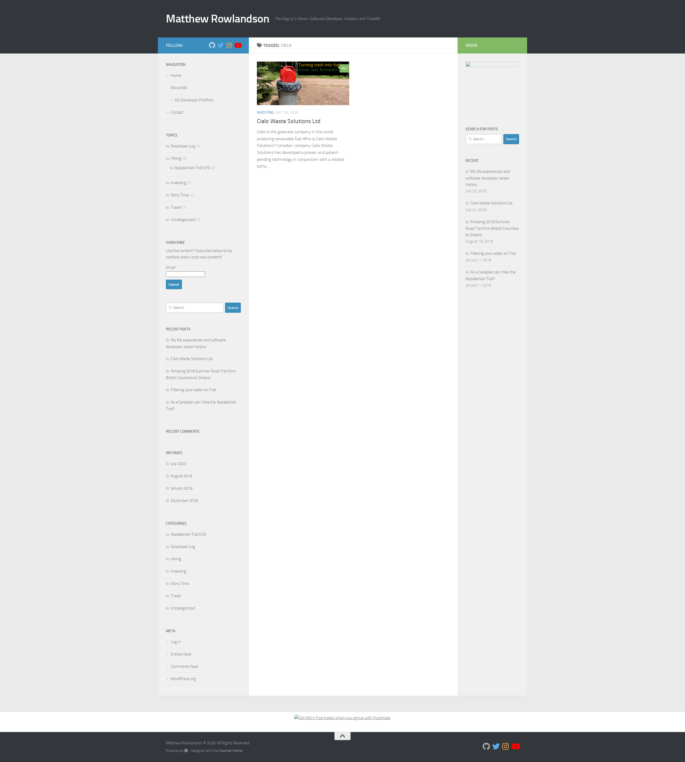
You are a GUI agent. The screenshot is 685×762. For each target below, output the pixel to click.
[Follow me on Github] (212, 45)
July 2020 (178, 463)
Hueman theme (230, 751)
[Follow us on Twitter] (220, 45)
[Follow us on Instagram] (229, 45)
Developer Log (183, 146)
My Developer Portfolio (194, 100)
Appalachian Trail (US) (192, 167)
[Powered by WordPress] (186, 750)
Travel (176, 207)
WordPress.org (183, 678)
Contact (177, 112)
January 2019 (181, 488)
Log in (176, 641)
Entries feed (181, 654)
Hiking (176, 158)
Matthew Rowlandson (217, 18)
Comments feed (184, 666)
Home (176, 75)
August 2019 (181, 476)
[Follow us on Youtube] (237, 45)
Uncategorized (183, 219)
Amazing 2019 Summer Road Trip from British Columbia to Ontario (492, 228)
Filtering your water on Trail (193, 389)
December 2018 (184, 500)
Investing (265, 112)
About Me (179, 87)
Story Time (180, 195)
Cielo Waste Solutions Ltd (289, 121)
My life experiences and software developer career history (488, 178)
